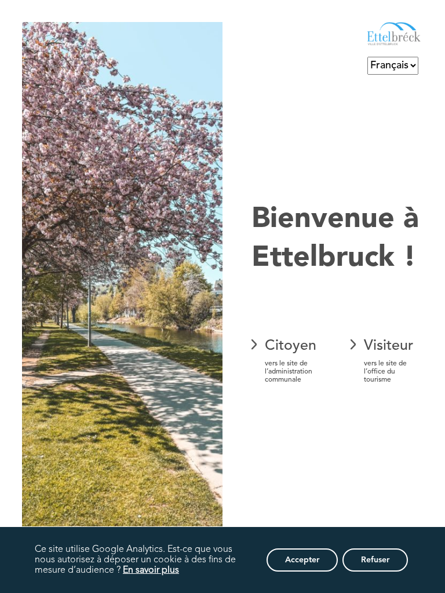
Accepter (302, 560)
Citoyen (290, 361)
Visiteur (388, 361)
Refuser (375, 560)
